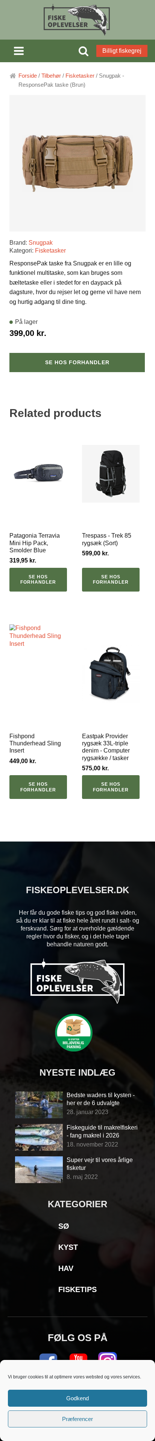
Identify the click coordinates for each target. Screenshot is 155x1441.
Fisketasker (79, 76)
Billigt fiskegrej (121, 51)
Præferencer (77, 1419)
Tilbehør (51, 76)
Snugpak (41, 242)
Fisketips (77, 1289)
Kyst (68, 1247)
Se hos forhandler (77, 362)
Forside (27, 76)
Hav (65, 1268)
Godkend (77, 1398)
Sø (63, 1226)
